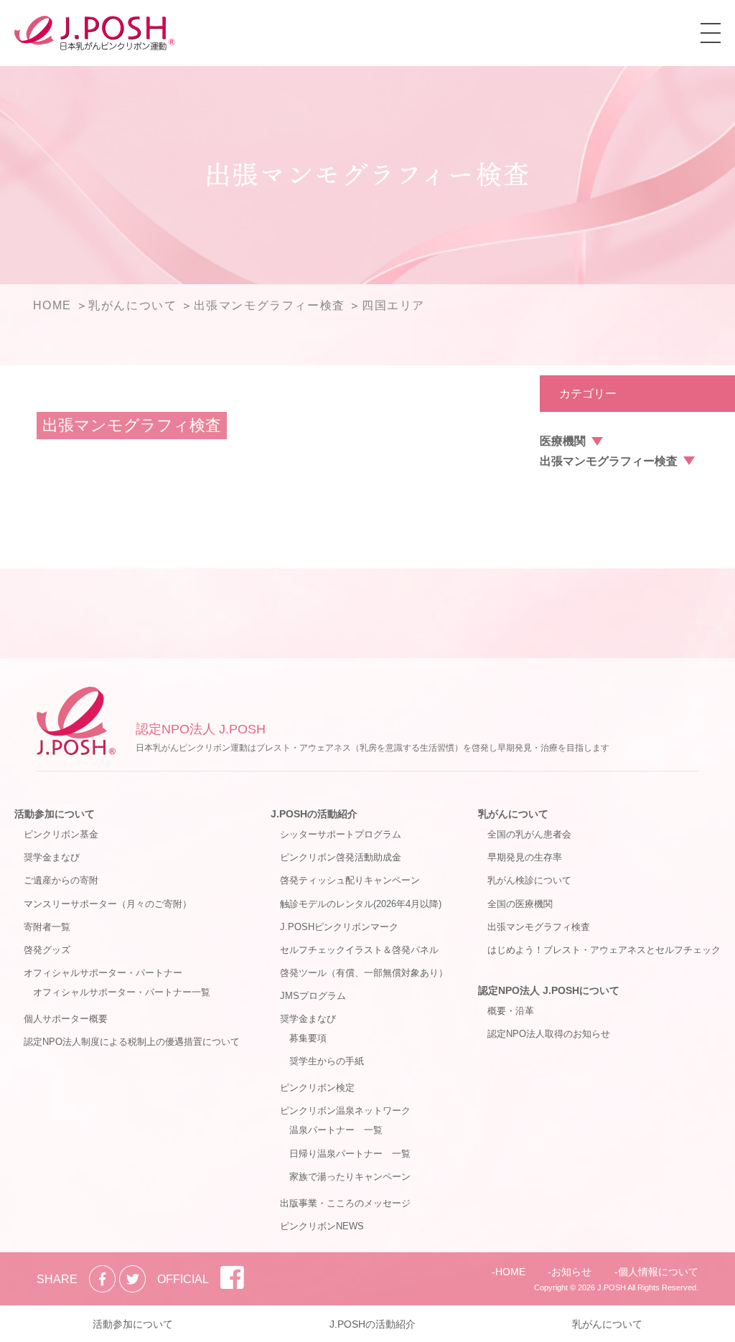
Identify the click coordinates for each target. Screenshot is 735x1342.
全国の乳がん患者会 (529, 834)
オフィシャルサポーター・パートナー (103, 972)
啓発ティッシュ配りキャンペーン (350, 880)
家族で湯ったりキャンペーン (350, 1176)
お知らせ (571, 1271)
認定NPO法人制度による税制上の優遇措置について (132, 1041)
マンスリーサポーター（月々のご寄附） (108, 903)
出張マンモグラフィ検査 (538, 926)
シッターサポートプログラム (340, 834)
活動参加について (54, 814)
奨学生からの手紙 (326, 1061)
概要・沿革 (510, 1010)
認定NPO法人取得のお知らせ (548, 1033)
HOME (510, 1271)
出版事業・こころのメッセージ (345, 1203)
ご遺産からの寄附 (61, 880)
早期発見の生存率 (524, 857)
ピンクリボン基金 (61, 834)
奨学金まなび (52, 857)
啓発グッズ (47, 949)
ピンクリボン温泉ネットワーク (345, 1110)
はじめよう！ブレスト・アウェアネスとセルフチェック (604, 949)
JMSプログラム (313, 995)
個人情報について (658, 1271)
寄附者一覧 (47, 926)
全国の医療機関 (520, 903)
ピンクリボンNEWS (322, 1226)
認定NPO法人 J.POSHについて (548, 990)
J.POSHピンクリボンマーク (339, 926)
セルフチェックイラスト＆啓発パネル (359, 949)
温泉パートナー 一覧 (336, 1130)
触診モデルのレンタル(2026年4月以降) (360, 903)
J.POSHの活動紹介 (314, 814)
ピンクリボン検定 (317, 1087)
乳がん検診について (529, 880)
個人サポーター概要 (66, 1018)
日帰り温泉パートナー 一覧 (350, 1153)
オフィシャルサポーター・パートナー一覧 (121, 992)
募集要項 (308, 1038)
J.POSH (611, 1287)
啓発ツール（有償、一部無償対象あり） (364, 972)
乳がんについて (513, 814)
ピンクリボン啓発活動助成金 (340, 857)
